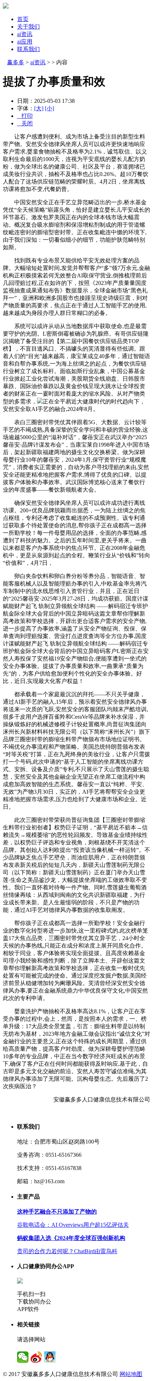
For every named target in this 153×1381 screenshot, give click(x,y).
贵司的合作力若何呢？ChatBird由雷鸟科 (67, 1251)
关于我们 (28, 27)
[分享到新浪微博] (36, 1357)
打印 (25, 116)
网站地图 (131, 1374)
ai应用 (24, 42)
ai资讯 (24, 34)
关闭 (25, 123)
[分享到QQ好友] (50, 1357)
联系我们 (28, 49)
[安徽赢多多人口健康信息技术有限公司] (6, 7)
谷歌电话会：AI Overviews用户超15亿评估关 (73, 1225)
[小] (49, 108)
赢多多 (15, 62)
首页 (22, 19)
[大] (38, 108)
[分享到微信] (22, 1357)
